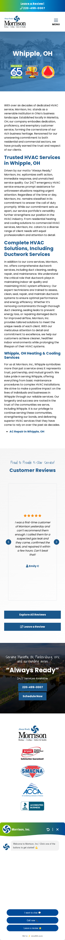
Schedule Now (32, 696)
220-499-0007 (34, 8)
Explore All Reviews (32, 615)
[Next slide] (56, 542)
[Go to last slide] (8, 542)
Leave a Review (34, 627)
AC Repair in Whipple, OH (27, 431)
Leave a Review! (32, 4)
